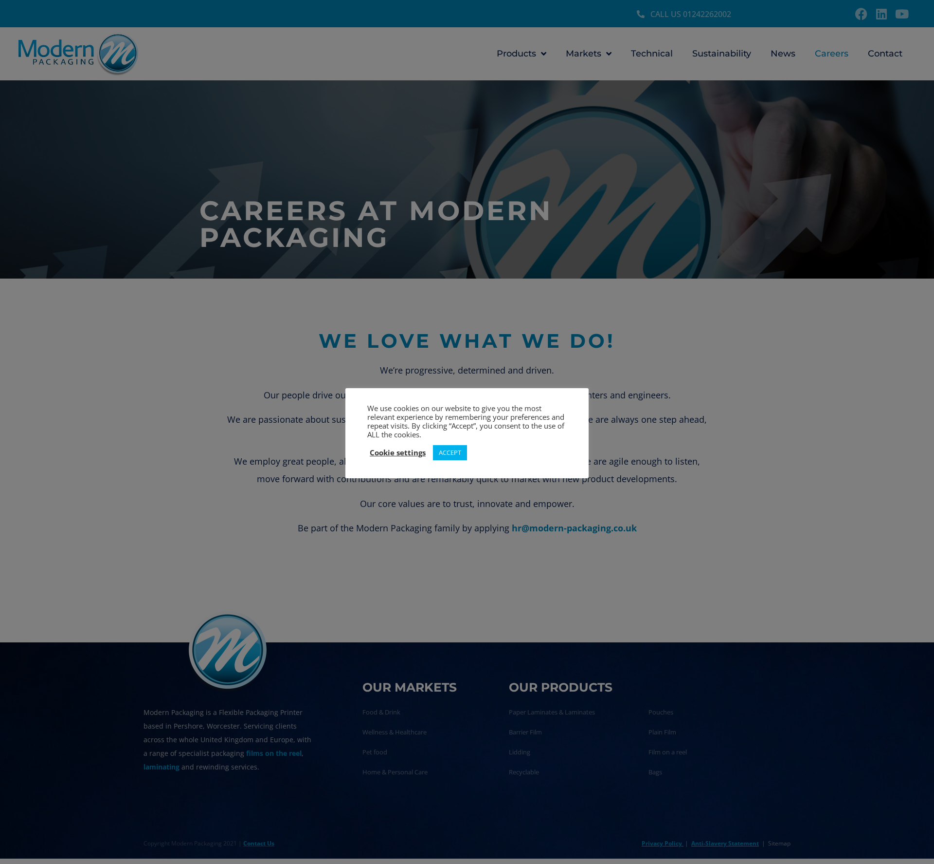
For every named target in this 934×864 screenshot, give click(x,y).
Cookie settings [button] (398, 452)
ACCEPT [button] (450, 452)
